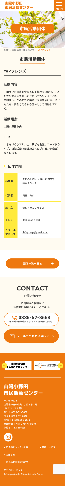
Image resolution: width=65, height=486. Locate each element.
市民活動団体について (23, 49)
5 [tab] (40, 372)
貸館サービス (48, 447)
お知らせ (10, 454)
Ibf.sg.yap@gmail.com (35, 232)
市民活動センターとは (17, 447)
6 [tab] (45, 372)
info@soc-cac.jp (21, 419)
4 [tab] (35, 372)
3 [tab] (30, 372)
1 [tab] (20, 372)
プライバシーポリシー (14, 469)
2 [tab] (25, 372)
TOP (6, 49)
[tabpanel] (34, 365)
